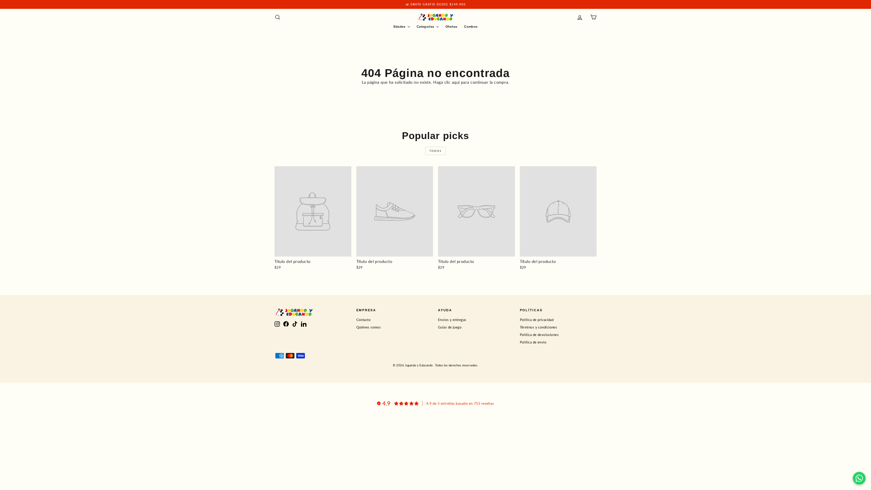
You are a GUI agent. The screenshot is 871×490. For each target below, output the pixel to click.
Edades (400, 26)
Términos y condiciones (538, 327)
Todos (435, 150)
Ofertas (451, 26)
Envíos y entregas (452, 320)
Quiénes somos (368, 327)
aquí (456, 82)
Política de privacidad (537, 320)
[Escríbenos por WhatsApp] (859, 478)
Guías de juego (450, 327)
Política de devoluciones (539, 335)
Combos (470, 26)
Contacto (363, 320)
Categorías (426, 26)
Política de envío (533, 342)
